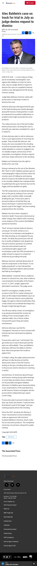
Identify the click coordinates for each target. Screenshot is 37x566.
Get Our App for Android (11, 541)
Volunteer (7, 525)
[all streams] (34, 563)
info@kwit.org (11, 501)
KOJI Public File (8, 517)
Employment (7, 521)
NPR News (11, 437)
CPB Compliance (9, 537)
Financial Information (10, 529)
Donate (31, 3)
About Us (6, 509)
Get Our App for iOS (10, 545)
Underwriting (7, 533)
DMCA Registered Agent (10, 505)
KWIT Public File (8, 513)
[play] (3, 564)
